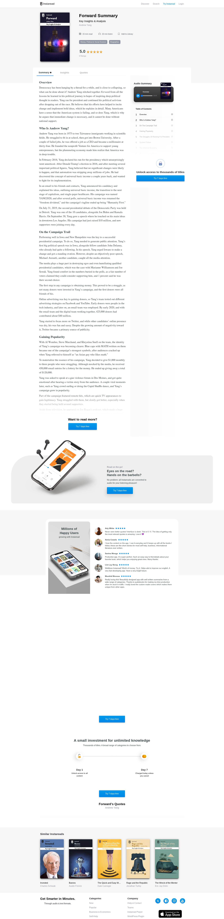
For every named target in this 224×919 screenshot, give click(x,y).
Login (181, 4)
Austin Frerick (75, 886)
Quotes (84, 72)
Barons (72, 883)
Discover (145, 4)
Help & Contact (134, 903)
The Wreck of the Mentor (166, 883)
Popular (92, 907)
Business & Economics (99, 912)
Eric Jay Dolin (161, 886)
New (91, 903)
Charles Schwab (47, 886)
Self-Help (93, 916)
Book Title (44, 14)
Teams (130, 907)
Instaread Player (134, 912)
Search (156, 4)
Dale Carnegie (104, 886)
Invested (44, 883)
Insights (64, 72)
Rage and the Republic (137, 883)
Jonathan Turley (133, 886)
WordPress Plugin (135, 916)
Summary (44, 72)
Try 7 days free (82, 426)
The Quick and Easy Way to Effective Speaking (119, 883)
